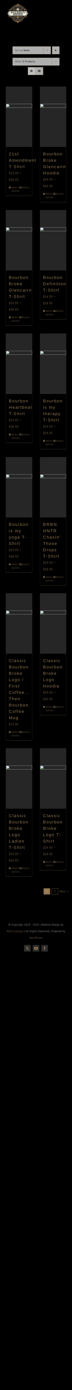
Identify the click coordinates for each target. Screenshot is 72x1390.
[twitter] (27, 948)
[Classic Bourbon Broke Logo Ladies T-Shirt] (19, 778)
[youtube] (36, 948)
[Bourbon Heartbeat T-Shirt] (19, 364)
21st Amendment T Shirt (22, 160)
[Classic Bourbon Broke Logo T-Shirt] (53, 778)
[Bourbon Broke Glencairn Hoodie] (53, 117)
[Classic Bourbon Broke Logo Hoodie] (53, 623)
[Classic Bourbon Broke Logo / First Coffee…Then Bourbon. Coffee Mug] (19, 623)
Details (25, 187)
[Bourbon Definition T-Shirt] (53, 240)
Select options (15, 189)
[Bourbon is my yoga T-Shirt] (19, 487)
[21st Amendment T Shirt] (19, 117)
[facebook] (44, 948)
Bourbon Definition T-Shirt (54, 284)
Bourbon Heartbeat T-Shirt (20, 407)
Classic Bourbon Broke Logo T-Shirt (53, 828)
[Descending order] (56, 50)
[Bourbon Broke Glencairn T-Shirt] (19, 240)
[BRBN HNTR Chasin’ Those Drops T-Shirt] (53, 487)
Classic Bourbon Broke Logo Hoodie (53, 673)
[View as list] (39, 71)
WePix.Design (15, 931)
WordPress (36, 937)
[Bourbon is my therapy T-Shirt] (53, 364)
